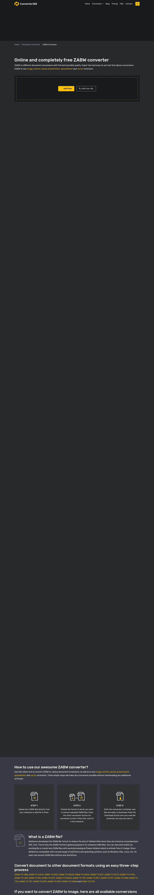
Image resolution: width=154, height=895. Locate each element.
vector (80, 69)
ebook (44, 69)
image (30, 69)
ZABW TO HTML (127, 874)
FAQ (121, 4)
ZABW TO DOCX (82, 874)
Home (87, 4)
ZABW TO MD (35, 878)
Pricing (115, 4)
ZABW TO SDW (121, 878)
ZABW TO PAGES (64, 878)
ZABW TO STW (88, 881)
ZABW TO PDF (79, 878)
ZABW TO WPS (54, 881)
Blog (107, 4)
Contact (129, 4)
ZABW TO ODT (48, 878)
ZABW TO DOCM (66, 874)
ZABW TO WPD (40, 881)
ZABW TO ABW (21, 874)
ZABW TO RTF (107, 878)
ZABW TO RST (93, 878)
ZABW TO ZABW (69, 881)
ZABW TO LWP (21, 878)
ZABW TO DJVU (36, 874)
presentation (54, 69)
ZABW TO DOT (97, 874)
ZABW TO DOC (51, 874)
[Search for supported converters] (137, 4)
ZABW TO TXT (25, 881)
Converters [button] (97, 4)
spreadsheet (67, 69)
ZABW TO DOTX (112, 874)
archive (37, 69)
